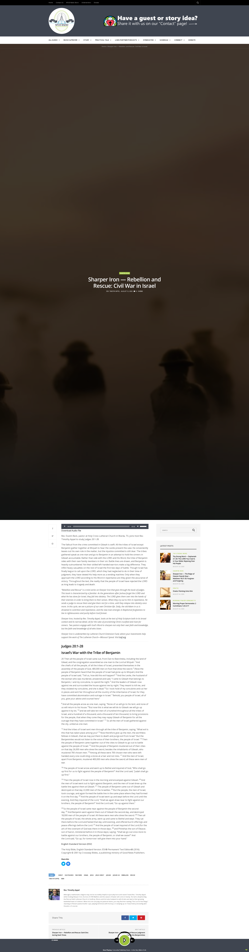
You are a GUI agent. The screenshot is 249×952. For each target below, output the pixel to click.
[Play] (64, 526)
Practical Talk (102, 40)
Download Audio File (71, 530)
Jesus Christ (100, 875)
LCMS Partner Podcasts (126, 40)
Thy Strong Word (180, 553)
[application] (104, 526)
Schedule (164, 40)
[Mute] (138, 526)
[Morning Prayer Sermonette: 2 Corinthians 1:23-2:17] (165, 605)
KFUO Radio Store (72, 3)
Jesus (92, 875)
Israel (86, 875)
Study (86, 40)
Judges (108, 875)
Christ (60, 875)
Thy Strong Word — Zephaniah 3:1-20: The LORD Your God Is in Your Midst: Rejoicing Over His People (184, 560)
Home (51, 3)
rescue (132, 875)
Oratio (175, 588)
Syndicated (148, 40)
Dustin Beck (69, 875)
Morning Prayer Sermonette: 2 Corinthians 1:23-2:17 (184, 604)
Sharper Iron (124, 273)
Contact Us (59, 3)
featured (78, 875)
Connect (178, 40)
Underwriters (86, 3)
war (62, 879)
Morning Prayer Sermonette (184, 600)
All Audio (53, 40)
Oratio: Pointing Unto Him (183, 591)
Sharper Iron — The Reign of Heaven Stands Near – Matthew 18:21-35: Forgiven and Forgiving (183, 577)
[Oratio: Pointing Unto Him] (165, 592)
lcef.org (122, 637)
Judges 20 (116, 875)
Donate (96, 3)
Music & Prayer (70, 40)
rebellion (125, 875)
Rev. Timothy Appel (113, 291)
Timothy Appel (54, 879)
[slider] (143, 526)
